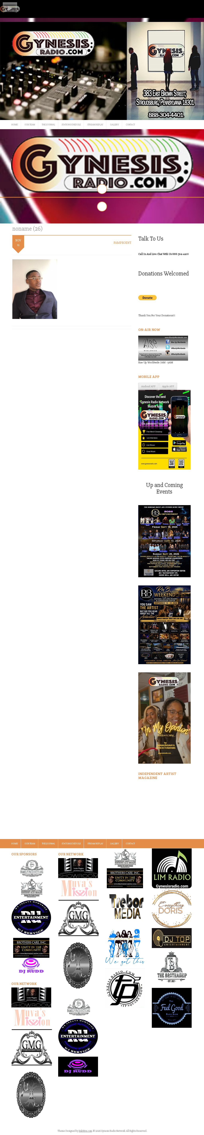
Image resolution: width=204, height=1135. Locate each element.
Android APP (148, 386)
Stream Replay (95, 124)
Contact (130, 124)
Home (14, 124)
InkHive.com (85, 1131)
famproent (122, 243)
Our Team (30, 124)
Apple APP (168, 386)
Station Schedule (71, 124)
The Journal (48, 124)
